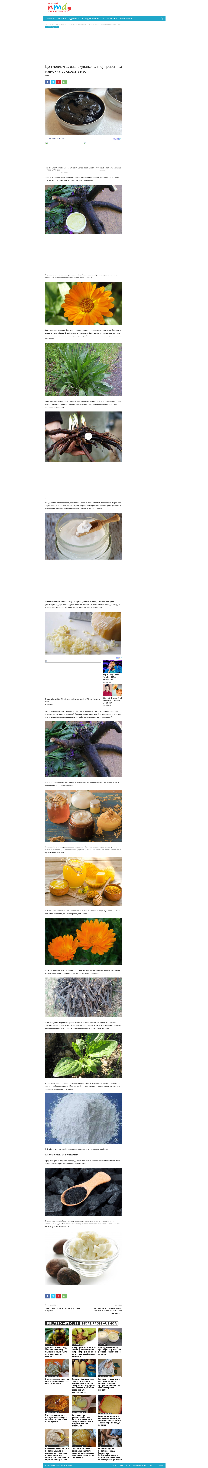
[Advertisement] (83, 46)
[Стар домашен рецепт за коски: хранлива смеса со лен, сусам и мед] (57, 1368)
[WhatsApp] (64, 82)
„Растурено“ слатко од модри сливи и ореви (62, 1309)
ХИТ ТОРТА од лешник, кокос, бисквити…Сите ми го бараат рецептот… (108, 1310)
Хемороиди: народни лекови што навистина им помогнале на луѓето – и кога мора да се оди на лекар (109, 1420)
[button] (162, 18)
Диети (61, 19)
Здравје (73, 19)
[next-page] (121, 1323)
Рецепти (111, 19)
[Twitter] (53, 82)
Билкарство (49, 1345)
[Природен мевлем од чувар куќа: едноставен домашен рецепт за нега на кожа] (110, 1337)
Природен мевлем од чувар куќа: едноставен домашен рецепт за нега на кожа (109, 1350)
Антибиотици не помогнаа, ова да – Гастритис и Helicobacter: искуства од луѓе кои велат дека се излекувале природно (110, 1454)
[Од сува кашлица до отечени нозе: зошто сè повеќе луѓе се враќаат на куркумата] (57, 1404)
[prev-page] (118, 1323)
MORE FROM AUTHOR (99, 1323)
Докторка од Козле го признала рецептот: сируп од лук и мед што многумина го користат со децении (83, 1453)
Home (47, 24)
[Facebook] (47, 82)
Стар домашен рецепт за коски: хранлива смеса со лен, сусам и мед (57, 1381)
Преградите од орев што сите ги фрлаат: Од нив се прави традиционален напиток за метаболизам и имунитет (84, 1351)
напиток (75, 1376)
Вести (49, 19)
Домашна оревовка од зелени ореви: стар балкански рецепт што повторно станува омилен (56, 1351)
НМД (49, 75)
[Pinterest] (58, 82)
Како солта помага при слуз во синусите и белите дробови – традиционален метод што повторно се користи (109, 1384)
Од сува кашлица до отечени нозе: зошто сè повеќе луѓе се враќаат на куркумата (56, 1418)
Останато (125, 19)
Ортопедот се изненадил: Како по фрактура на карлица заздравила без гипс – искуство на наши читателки (82, 1420)
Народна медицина (91, 19)
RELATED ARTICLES (62, 1323)
